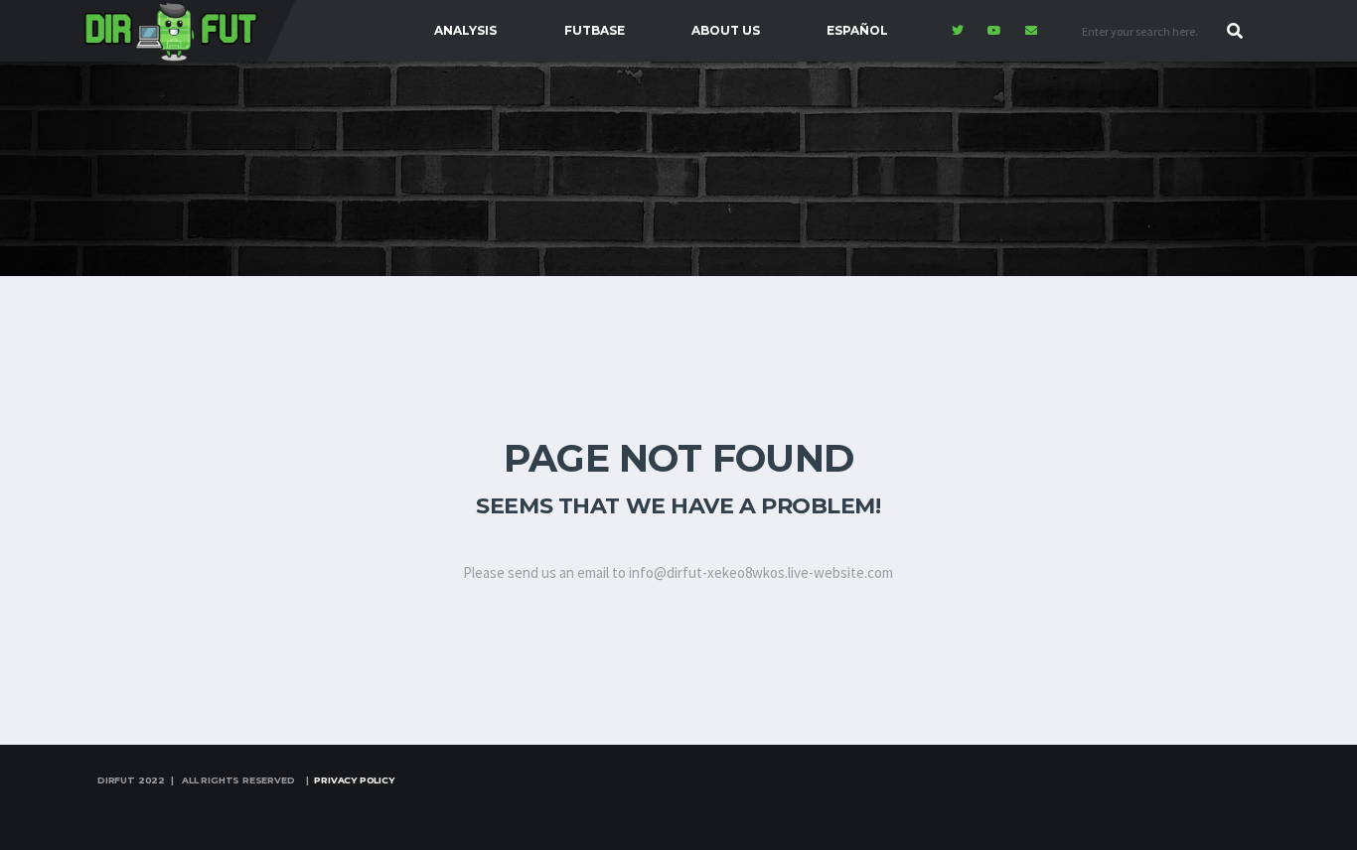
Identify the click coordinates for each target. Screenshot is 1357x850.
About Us (725, 30)
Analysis (465, 30)
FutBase (594, 30)
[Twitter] (960, 32)
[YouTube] (996, 32)
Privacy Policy (353, 780)
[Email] (1033, 32)
